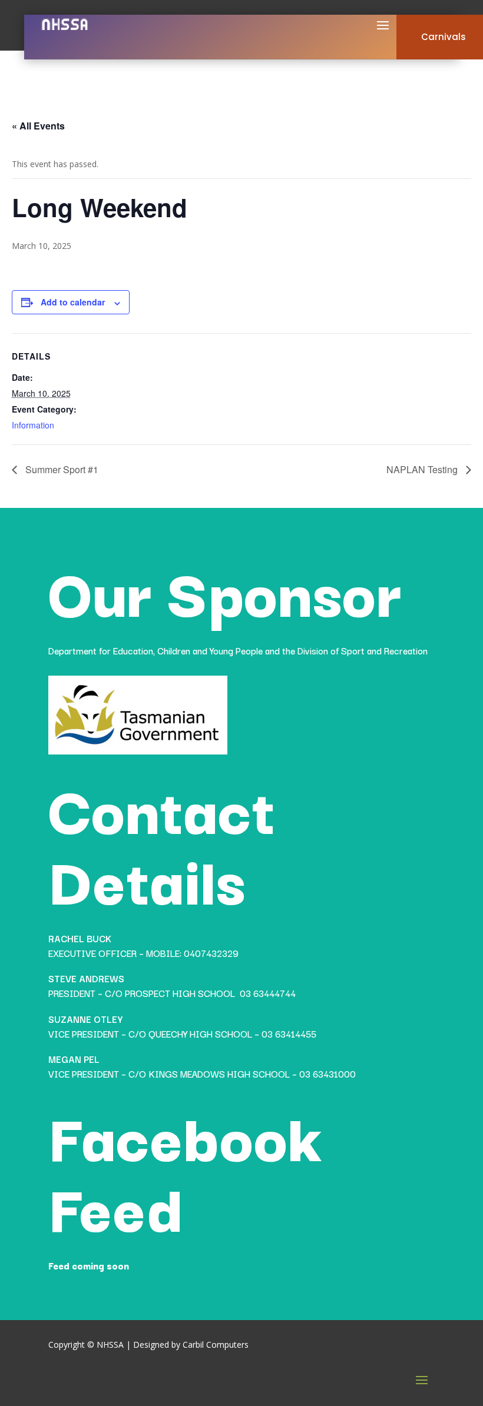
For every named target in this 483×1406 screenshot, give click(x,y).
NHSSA (110, 1344)
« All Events (38, 125)
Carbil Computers (216, 1344)
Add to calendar (73, 302)
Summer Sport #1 (60, 469)
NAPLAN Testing (423, 469)
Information (33, 425)
